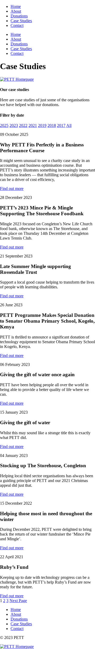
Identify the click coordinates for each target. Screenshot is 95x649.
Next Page (18, 600)
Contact (17, 25)
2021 (32, 125)
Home (16, 6)
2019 (42, 125)
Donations (19, 16)
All (69, 125)
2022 (23, 125)
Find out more (11, 188)
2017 (61, 125)
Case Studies (21, 20)
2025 (4, 125)
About (16, 11)
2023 (14, 125)
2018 (52, 125)
